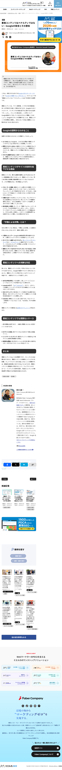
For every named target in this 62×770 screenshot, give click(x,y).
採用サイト (39, 748)
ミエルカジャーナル (12, 13)
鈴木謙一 (13, 376)
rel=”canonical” (18, 285)
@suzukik (22, 446)
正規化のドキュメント (23, 308)
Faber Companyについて (44, 754)
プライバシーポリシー (53, 766)
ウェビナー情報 (42, 5)
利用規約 (60, 766)
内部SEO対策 (6, 376)
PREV (5, 479)
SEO (19, 13)
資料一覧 (50, 5)
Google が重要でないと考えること (15, 96)
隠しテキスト (27, 240)
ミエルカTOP (3, 13)
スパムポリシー (15, 242)
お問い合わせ (58, 5)
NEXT (32, 479)
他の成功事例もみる (19, 637)
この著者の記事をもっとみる (24, 449)
